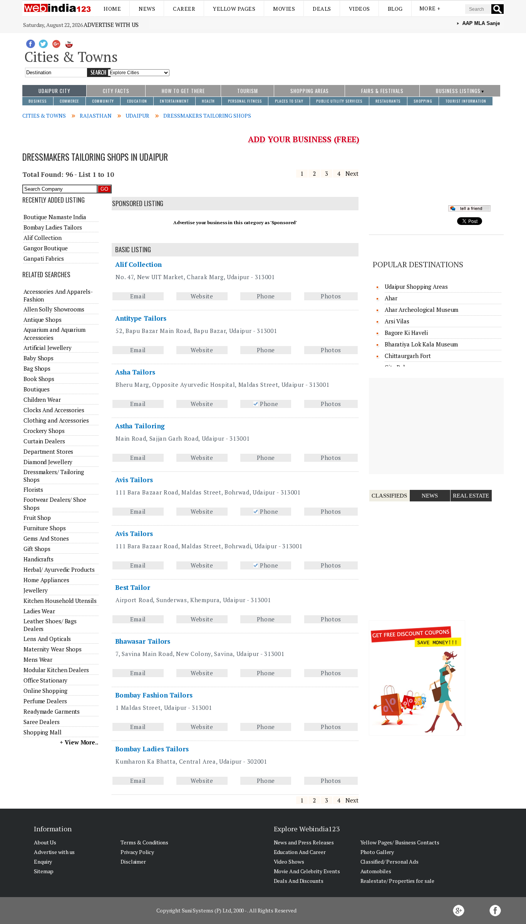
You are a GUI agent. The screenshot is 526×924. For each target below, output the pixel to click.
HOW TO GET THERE (183, 91)
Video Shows (289, 861)
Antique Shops (42, 319)
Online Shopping (45, 690)
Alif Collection (138, 264)
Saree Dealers (41, 722)
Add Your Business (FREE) (303, 139)
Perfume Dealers (45, 701)
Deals (322, 8)
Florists (33, 489)
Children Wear (42, 399)
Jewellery (35, 590)
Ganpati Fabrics (43, 258)
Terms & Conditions (144, 842)
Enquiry (43, 861)
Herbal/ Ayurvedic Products (58, 569)
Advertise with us (111, 24)
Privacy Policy (137, 852)
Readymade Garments (51, 711)
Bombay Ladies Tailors (152, 748)
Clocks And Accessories (53, 410)
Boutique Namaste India (54, 217)
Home (112, 8)
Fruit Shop (37, 517)
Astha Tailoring (140, 425)
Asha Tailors (135, 372)
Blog (395, 8)
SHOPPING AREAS (309, 91)
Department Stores (48, 451)
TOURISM (247, 91)
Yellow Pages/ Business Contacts (399, 842)
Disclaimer (133, 861)
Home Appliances (46, 580)
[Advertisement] (336, 55)
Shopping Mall (42, 732)
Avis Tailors (134, 479)
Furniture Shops (44, 528)
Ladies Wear (39, 611)
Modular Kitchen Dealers (56, 670)
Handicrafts (38, 559)
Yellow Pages (234, 8)
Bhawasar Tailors (142, 641)
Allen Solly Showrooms (53, 309)
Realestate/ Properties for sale (397, 880)
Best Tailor (132, 587)
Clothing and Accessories (56, 420)
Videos (359, 8)
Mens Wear (37, 659)
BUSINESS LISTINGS (458, 91)
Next (351, 173)
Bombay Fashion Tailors (154, 695)
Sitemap (44, 871)
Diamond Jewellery (47, 462)
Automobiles (375, 871)
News (147, 8)
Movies (284, 8)
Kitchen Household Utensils (59, 600)
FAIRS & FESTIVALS (382, 91)
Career (184, 8)
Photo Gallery (377, 852)
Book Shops (38, 379)
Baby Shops (38, 358)
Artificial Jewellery (47, 347)
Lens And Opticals (47, 639)
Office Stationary (45, 680)
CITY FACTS (116, 91)
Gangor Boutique (45, 248)
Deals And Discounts (298, 880)
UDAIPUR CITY (54, 91)
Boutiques (36, 389)
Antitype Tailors (140, 318)
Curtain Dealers (44, 441)
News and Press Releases (304, 842)
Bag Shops (36, 368)
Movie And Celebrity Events (307, 871)
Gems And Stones (46, 538)
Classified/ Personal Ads (389, 861)
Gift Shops (36, 549)
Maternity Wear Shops (52, 649)
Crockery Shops (44, 431)
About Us (45, 842)
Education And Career (300, 852)
